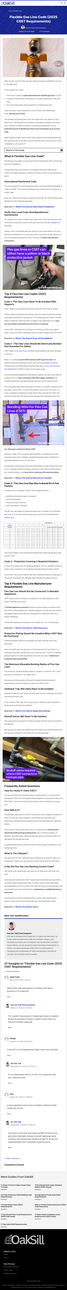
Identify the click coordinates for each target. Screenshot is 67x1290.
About (5, 1258)
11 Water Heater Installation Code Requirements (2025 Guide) (47, 1215)
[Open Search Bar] (61, 3)
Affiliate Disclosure (10, 1273)
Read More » (4, 1189)
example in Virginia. (50, 363)
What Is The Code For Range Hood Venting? (32, 711)
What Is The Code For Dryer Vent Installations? (34, 338)
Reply (9, 997)
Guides (5, 1254)
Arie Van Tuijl (16, 1063)
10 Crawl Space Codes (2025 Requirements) (12, 1206)
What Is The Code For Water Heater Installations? (35, 207)
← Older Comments (12, 971)
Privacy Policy (8, 1270)
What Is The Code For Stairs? (27, 907)
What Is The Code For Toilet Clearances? (31, 628)
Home (10, 11)
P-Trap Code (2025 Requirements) (14, 1224)
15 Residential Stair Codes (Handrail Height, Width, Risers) (48, 1186)
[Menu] (65, 3)
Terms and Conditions (11, 1267)
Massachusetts (34, 566)
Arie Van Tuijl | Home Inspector (23, 1005)
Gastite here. (9, 518)
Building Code (18, 11)
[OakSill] (8, 3)
